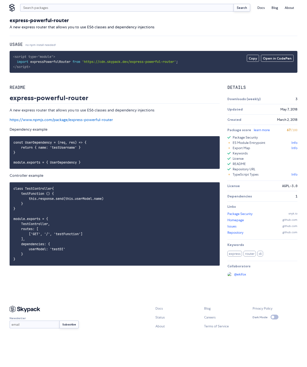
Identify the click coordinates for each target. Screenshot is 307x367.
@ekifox (240, 274)
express (235, 253)
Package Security (240, 214)
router (249, 253)
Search (242, 8)
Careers (210, 317)
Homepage (235, 220)
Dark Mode (260, 317)
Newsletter (18, 318)
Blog (275, 8)
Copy (253, 58)
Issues (231, 226)
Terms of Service (216, 326)
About (289, 8)
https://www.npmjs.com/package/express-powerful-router (61, 119)
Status (160, 317)
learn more (262, 130)
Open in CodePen (277, 58)
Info (294, 143)
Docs (261, 8)
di (260, 253)
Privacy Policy (262, 308)
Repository (235, 232)
